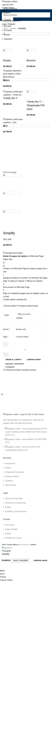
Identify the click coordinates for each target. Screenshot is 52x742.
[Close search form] (3, 3)
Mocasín (7, 26)
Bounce (31, 60)
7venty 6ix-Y (10, 98)
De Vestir (8, 30)
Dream (7, 60)
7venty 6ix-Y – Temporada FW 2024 (36, 105)
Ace (5, 125)
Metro (6, 80)
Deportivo (8, 39)
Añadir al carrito (13, 360)
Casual (7, 35)
